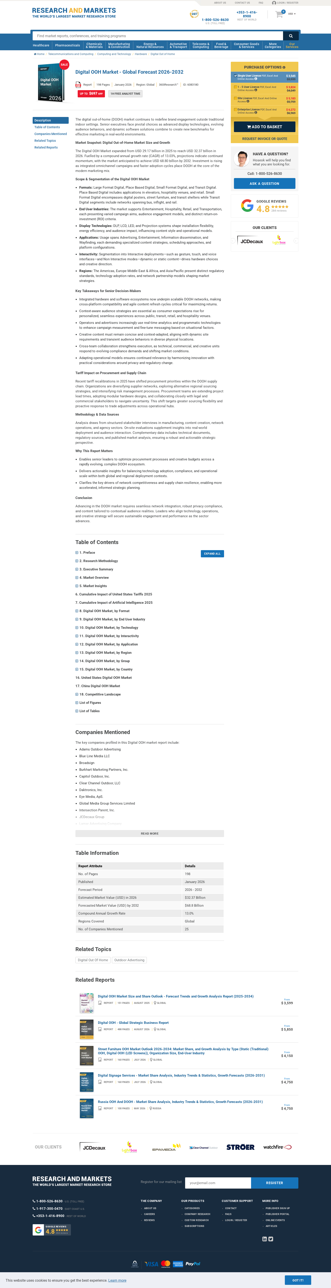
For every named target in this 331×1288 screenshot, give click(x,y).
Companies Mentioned (50, 134)
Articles (271, 1226)
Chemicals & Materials (94, 45)
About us (150, 1208)
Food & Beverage (221, 45)
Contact (231, 1208)
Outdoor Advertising (129, 960)
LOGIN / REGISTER (287, 2)
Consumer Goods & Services (246, 45)
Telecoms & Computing (200, 45)
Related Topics (45, 140)
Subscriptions (194, 1226)
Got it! (298, 1280)
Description (42, 120)
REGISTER (274, 1183)
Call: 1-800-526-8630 (264, 174)
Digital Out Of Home (93, 960)
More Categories (273, 45)
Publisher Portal (277, 1214)
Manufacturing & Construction (119, 45)
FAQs (228, 1214)
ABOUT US (220, 2)
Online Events (275, 1220)
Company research (197, 1214)
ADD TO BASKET (264, 126)
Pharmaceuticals (67, 45)
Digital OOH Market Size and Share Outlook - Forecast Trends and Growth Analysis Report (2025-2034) (176, 996)
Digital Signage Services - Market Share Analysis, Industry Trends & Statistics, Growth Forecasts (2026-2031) (181, 1075)
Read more (150, 833)
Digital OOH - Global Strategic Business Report (133, 1023)
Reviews (149, 1220)
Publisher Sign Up (278, 1208)
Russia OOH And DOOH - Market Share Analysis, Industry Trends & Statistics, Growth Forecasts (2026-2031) (180, 1102)
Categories (192, 1208)
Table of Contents (47, 127)
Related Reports (46, 147)
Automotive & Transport (178, 45)
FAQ (261, 2)
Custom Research (197, 1220)
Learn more (117, 1280)
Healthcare (41, 45)
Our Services (292, 45)
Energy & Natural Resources (150, 45)
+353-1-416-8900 (247, 14)
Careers (149, 1214)
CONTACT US (242, 2)
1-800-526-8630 (215, 20)
